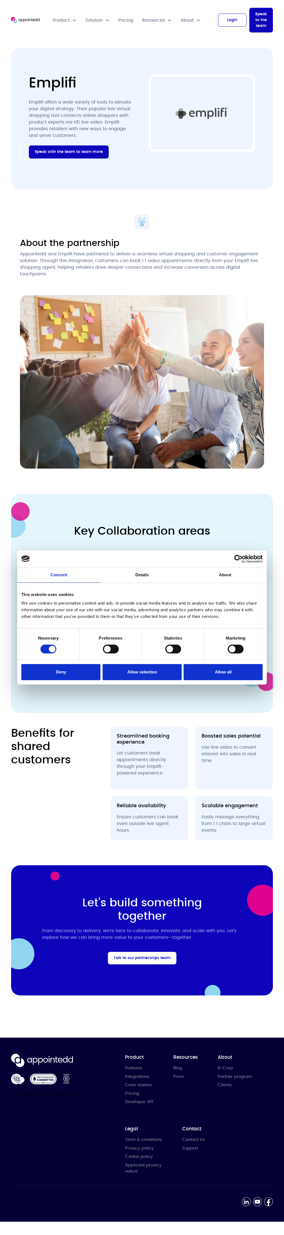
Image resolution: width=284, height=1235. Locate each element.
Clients (225, 1085)
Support (190, 1148)
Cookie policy (139, 1156)
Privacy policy (139, 1148)
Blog (177, 1068)
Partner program (235, 1077)
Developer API (139, 1102)
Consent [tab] (58, 574)
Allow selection (142, 672)
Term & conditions (143, 1140)
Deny (61, 672)
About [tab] (225, 574)
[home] (25, 20)
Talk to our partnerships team (142, 958)
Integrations (137, 1077)
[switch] (111, 649)
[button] (65, 20)
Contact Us (193, 1140)
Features (134, 1068)
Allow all (223, 672)
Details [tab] (142, 574)
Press (178, 1077)
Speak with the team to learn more (69, 152)
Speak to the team (261, 20)
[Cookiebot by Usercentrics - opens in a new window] (238, 559)
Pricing (125, 20)
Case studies (138, 1085)
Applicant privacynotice (143, 1168)
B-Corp (225, 1068)
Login (232, 20)
